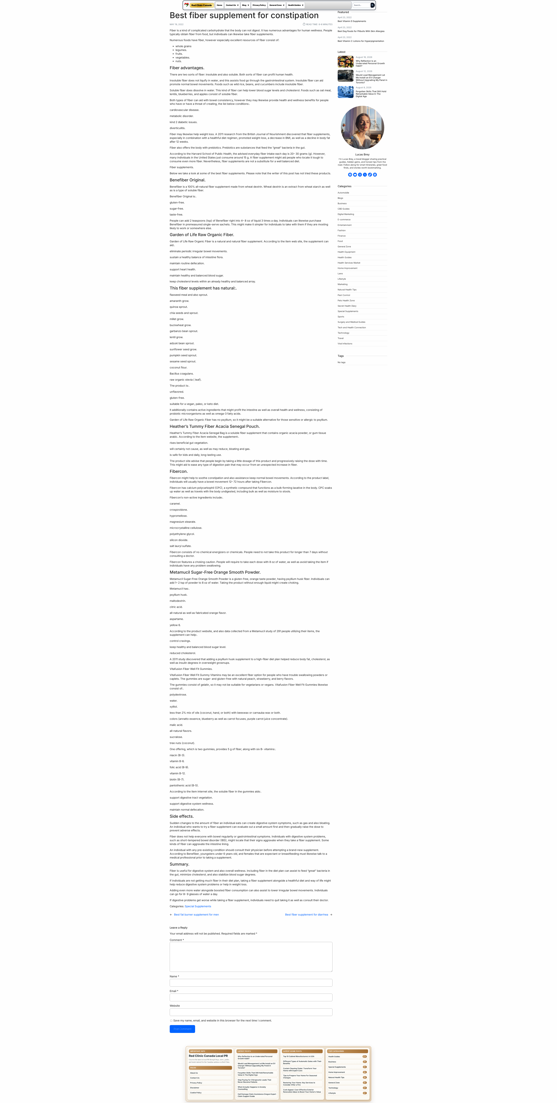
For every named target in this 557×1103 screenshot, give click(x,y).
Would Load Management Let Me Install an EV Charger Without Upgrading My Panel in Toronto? (371, 79)
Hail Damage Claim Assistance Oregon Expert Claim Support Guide (257, 1095)
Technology (343, 333)
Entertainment (345, 225)
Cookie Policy (195, 1093)
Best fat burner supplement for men (196, 914)
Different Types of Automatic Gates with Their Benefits (302, 1062)
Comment (177, 939)
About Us (194, 1073)
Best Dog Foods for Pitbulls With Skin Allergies (361, 31)
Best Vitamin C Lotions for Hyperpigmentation (361, 41)
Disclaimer (194, 1088)
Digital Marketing (346, 214)
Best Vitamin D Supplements (352, 21)
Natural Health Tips (347, 289)
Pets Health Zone (346, 300)
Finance (342, 236)
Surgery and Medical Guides (351, 322)
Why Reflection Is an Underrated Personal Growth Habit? (370, 63)
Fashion (342, 230)
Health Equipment (346, 252)
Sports (341, 316)
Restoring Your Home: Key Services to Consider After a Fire (299, 1084)
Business (342, 203)
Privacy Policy (259, 5)
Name (174, 976)
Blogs (340, 198)
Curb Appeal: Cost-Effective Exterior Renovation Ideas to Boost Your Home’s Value (302, 1091)
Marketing (343, 284)
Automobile (343, 192)
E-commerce (344, 219)
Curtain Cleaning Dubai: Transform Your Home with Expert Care (300, 1069)
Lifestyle (342, 279)
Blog (244, 5)
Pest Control (344, 295)
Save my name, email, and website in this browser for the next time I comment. (222, 1020)
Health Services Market (349, 262)
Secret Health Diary (347, 306)
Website (175, 1005)
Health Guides (294, 5)
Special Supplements (198, 906)
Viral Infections (345, 343)
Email (174, 991)
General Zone (276, 5)
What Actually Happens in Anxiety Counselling (252, 1088)
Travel (340, 338)
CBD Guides (344, 209)
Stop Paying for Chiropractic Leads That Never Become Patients (254, 1081)
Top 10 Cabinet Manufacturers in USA (298, 1056)
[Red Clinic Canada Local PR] (186, 5)
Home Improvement (347, 268)
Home (219, 5)
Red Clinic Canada (201, 5)
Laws (340, 273)
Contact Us (231, 5)
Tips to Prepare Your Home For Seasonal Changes (300, 1076)
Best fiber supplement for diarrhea (306, 914)
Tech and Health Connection (352, 327)
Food (340, 241)
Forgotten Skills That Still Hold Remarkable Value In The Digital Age (371, 94)
